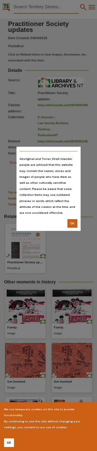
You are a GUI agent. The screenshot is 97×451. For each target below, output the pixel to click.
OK (72, 223)
